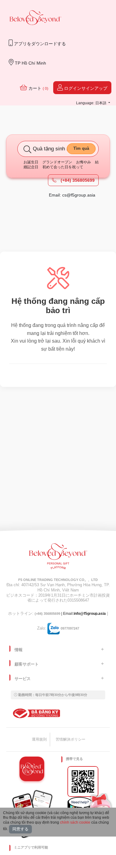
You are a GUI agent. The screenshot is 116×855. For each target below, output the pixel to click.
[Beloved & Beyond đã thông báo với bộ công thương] (35, 713)
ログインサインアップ (85, 88)
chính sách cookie (75, 822)
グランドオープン (57, 162)
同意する (20, 829)
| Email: (54, 613)
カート (37, 88)
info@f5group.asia (90, 613)
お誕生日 (31, 162)
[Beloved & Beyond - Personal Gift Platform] (58, 558)
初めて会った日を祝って (62, 167)
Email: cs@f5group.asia (72, 195)
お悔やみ (83, 162)
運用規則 (39, 739)
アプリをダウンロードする (39, 43)
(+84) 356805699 (77, 180)
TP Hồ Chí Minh (30, 63)
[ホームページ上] (36, 18)
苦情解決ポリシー (70, 739)
